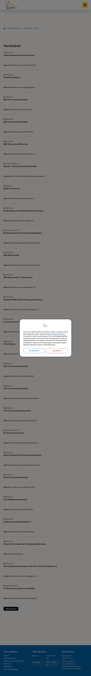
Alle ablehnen (57, 350)
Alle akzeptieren (34, 350)
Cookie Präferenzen (58, 334)
